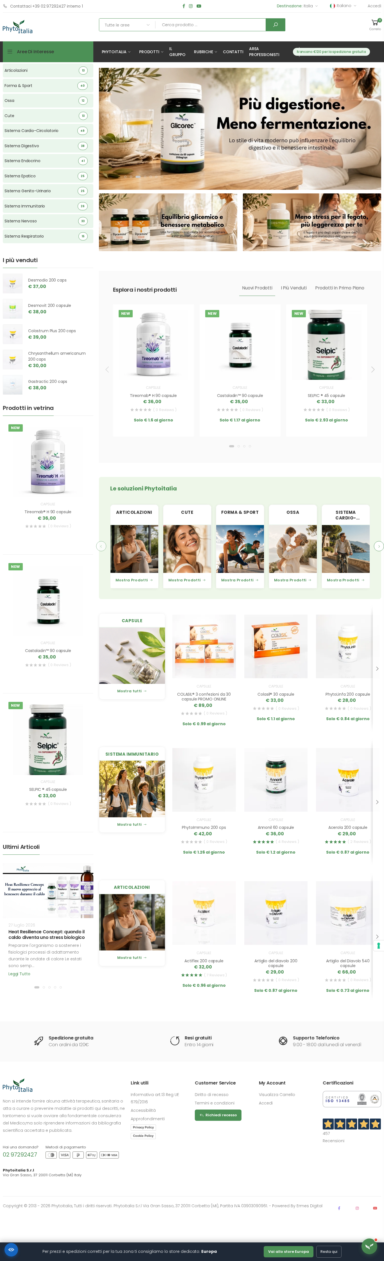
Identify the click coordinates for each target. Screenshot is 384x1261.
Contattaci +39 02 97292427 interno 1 (46, 6)
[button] (375, 25)
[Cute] (187, 549)
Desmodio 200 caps (47, 280)
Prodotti (149, 52)
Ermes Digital (309, 1206)
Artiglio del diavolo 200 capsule (275, 963)
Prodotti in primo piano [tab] (339, 288)
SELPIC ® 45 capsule (326, 395)
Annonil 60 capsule (276, 827)
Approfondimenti (148, 1119)
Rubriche (203, 52)
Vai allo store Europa (288, 1251)
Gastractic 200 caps (47, 381)
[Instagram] (191, 6)
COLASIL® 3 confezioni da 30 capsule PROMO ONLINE (204, 696)
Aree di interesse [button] (35, 51)
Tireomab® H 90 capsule (153, 395)
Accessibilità (143, 1110)
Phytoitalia (114, 52)
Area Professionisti (264, 51)
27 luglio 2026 (21, 925)
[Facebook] (184, 6)
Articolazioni (132, 887)
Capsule (153, 387)
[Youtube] (198, 6)
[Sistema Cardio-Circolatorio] (346, 549)
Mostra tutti (129, 691)
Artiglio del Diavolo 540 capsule (348, 963)
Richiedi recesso (221, 1115)
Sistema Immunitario (132, 754)
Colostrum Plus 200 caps (52, 331)
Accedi (374, 6)
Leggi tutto (19, 974)
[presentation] (108, 370)
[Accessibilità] (11, 1249)
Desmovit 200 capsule (49, 305)
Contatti (233, 52)
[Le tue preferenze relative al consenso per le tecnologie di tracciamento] (378, 945)
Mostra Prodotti (132, 580)
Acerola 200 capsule (347, 827)
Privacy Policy (143, 1127)
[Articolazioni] (134, 549)
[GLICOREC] (233, 128)
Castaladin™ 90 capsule (240, 395)
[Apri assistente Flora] (369, 1246)
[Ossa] (293, 549)
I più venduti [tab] (294, 288)
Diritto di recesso (212, 1094)
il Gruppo (177, 51)
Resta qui (328, 1251)
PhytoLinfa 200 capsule (348, 694)
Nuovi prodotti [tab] (257, 288)
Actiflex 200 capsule (203, 961)
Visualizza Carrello (277, 1094)
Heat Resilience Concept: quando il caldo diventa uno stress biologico (46, 935)
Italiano (344, 5)
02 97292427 (20, 1155)
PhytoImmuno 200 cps (204, 827)
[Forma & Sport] (240, 549)
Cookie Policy (143, 1136)
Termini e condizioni (214, 1103)
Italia (295, 6)
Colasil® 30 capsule (275, 694)
